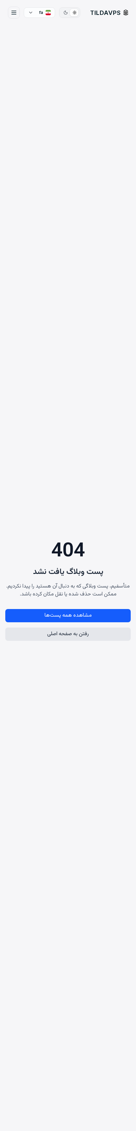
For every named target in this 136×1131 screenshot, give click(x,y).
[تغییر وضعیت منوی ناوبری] (14, 13)
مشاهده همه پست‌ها (68, 615)
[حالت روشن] (74, 13)
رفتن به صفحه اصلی (68, 634)
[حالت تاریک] (65, 13)
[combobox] (39, 12)
